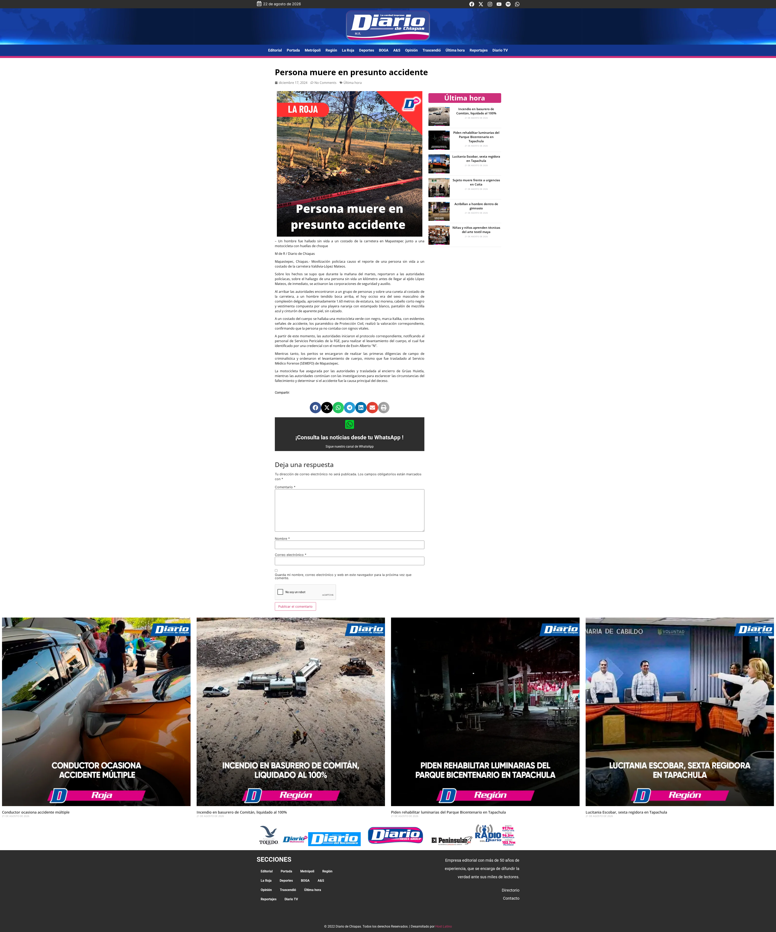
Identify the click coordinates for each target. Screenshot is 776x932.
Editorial (275, 50)
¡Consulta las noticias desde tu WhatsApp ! (349, 437)
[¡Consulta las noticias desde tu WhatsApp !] (350, 424)
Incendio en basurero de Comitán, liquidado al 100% (476, 111)
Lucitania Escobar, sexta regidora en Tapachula (476, 158)
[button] (315, 407)
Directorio (510, 890)
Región (331, 50)
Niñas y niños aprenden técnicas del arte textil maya (476, 230)
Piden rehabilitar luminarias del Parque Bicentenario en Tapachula (476, 137)
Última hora (455, 50)
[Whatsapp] (517, 4)
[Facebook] (471, 4)
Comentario (285, 487)
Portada (293, 50)
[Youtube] (499, 4)
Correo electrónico (290, 554)
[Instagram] (489, 4)
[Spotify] (508, 4)
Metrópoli (313, 50)
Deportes (366, 50)
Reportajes (479, 50)
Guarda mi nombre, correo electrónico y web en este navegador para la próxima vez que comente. (343, 576)
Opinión (411, 50)
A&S (396, 50)
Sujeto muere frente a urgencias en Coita (476, 182)
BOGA (383, 50)
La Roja (348, 50)
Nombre (282, 538)
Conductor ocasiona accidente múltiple (36, 812)
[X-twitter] (480, 4)
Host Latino (443, 926)
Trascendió (432, 50)
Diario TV (500, 50)
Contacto (511, 898)
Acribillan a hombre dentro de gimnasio (476, 206)
